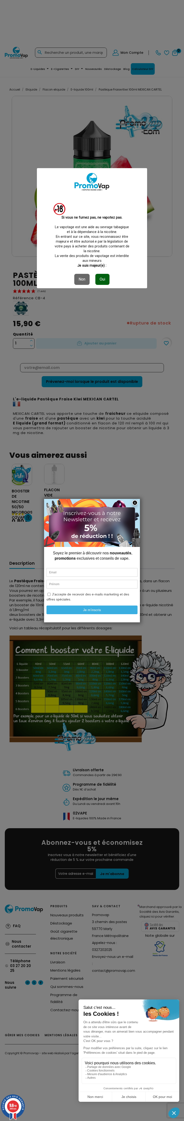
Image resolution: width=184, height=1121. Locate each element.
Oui (102, 279)
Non (82, 279)
